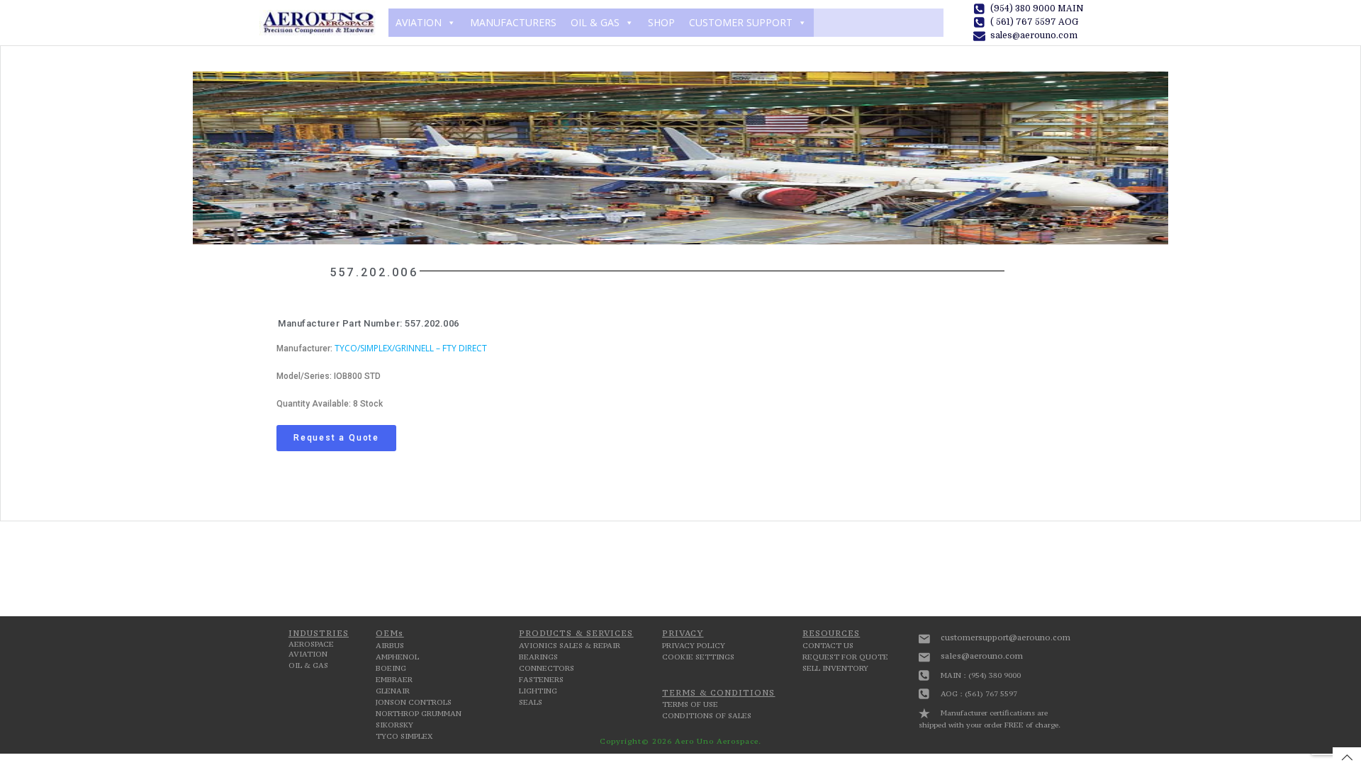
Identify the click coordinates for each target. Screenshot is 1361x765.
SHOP (661, 22)
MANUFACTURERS (513, 22)
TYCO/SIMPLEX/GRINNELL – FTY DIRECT (411, 348)
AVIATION (419, 22)
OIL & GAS (595, 22)
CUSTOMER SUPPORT (740, 22)
